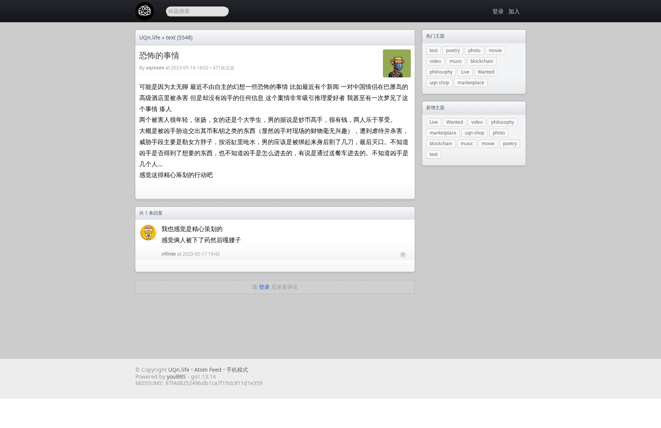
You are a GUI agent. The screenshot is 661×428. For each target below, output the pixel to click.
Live (465, 72)
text (171, 37)
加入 (514, 11)
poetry (453, 50)
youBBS (177, 376)
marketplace (470, 82)
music (455, 61)
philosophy (441, 72)
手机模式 (237, 369)
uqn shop (439, 82)
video (435, 61)
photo (474, 50)
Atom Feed (207, 369)
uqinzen (155, 67)
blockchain (482, 61)
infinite (168, 254)
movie (495, 50)
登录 (498, 11)
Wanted (486, 72)
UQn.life (149, 37)
